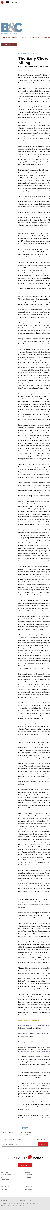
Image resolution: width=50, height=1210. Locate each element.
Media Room (28, 1174)
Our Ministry (4, 1172)
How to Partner (5, 1179)
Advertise (4, 1189)
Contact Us (42, 1132)
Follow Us (28, 1177)
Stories (3, 1177)
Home (19, 1132)
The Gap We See (6, 1174)
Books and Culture (9, 1132)
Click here (21, 1118)
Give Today (25, 1165)
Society (15, 37)
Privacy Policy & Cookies (8, 1184)
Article (9, 45)
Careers (27, 1172)
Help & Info (25, 1134)
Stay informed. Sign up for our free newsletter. (25, 1140)
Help (26, 1184)
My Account (33, 1132)
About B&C (25, 1132)
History (24, 37)
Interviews (34, 37)
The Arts (6, 37)
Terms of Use (5, 1186)
